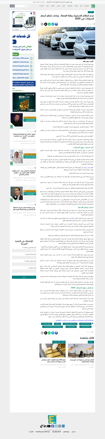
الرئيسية (87, 6)
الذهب (58, 6)
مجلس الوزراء (86, 167)
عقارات (52, 6)
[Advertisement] (66, 387)
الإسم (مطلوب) (32, 268)
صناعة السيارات (85, 327)
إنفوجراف (69, 6)
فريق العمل (66, 432)
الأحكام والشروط (56, 432)
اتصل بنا (31, 432)
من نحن (73, 432)
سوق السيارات (46, 324)
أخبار (81, 6)
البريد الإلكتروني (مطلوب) (29, 247)
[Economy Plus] (93, 6)
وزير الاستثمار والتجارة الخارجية (52, 327)
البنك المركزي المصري (70, 324)
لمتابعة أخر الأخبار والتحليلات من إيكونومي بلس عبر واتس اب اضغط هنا (74, 320)
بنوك (47, 6)
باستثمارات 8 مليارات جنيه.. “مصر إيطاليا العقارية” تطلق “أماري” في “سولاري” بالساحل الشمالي (24, 173)
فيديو (63, 6)
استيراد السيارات (85, 324)
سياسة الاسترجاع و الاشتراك (43, 432)
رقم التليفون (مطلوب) (30, 261)
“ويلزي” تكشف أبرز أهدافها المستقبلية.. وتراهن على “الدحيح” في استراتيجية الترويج (24, 136)
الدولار (73, 218)
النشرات (42, 6)
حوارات (76, 6)
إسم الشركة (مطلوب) (30, 254)
